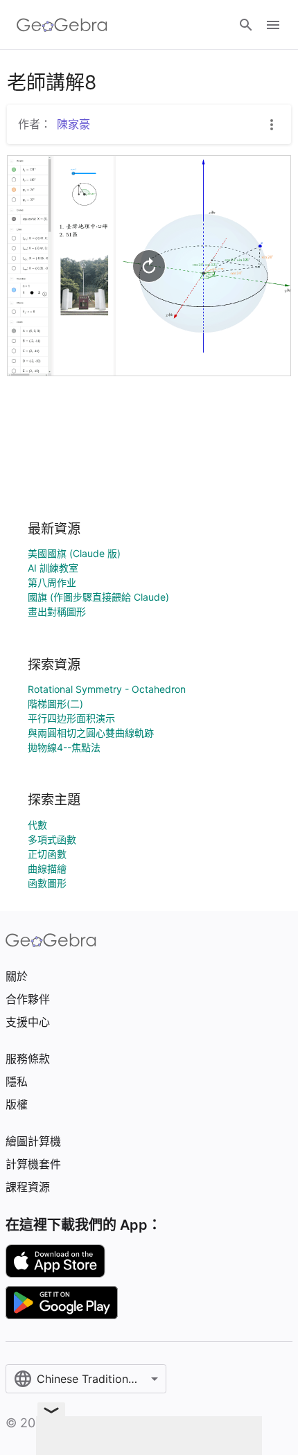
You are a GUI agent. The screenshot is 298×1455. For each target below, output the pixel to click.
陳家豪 (73, 124)
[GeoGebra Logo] (62, 25)
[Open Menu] (273, 25)
